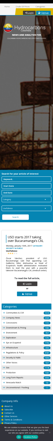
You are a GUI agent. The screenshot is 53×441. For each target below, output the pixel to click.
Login (30, 12)
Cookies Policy (30, 437)
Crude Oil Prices (23, 6)
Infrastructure (27, 347)
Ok (19, 437)
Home (7, 6)
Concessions (27, 322)
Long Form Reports (27, 377)
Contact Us (9, 413)
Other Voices (27, 362)
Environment (27, 332)
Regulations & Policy (27, 352)
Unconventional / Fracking (27, 387)
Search (15, 217)
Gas (27, 367)
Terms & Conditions (13, 419)
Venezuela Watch (27, 382)
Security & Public (27, 357)
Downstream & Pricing (27, 327)
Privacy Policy (10, 423)
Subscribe (8, 409)
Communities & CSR (27, 312)
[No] (49, 432)
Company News (27, 317)
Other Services (10, 416)
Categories (40, 6)
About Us (8, 406)
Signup (45, 12)
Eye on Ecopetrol (27, 342)
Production (27, 372)
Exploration (27, 337)
